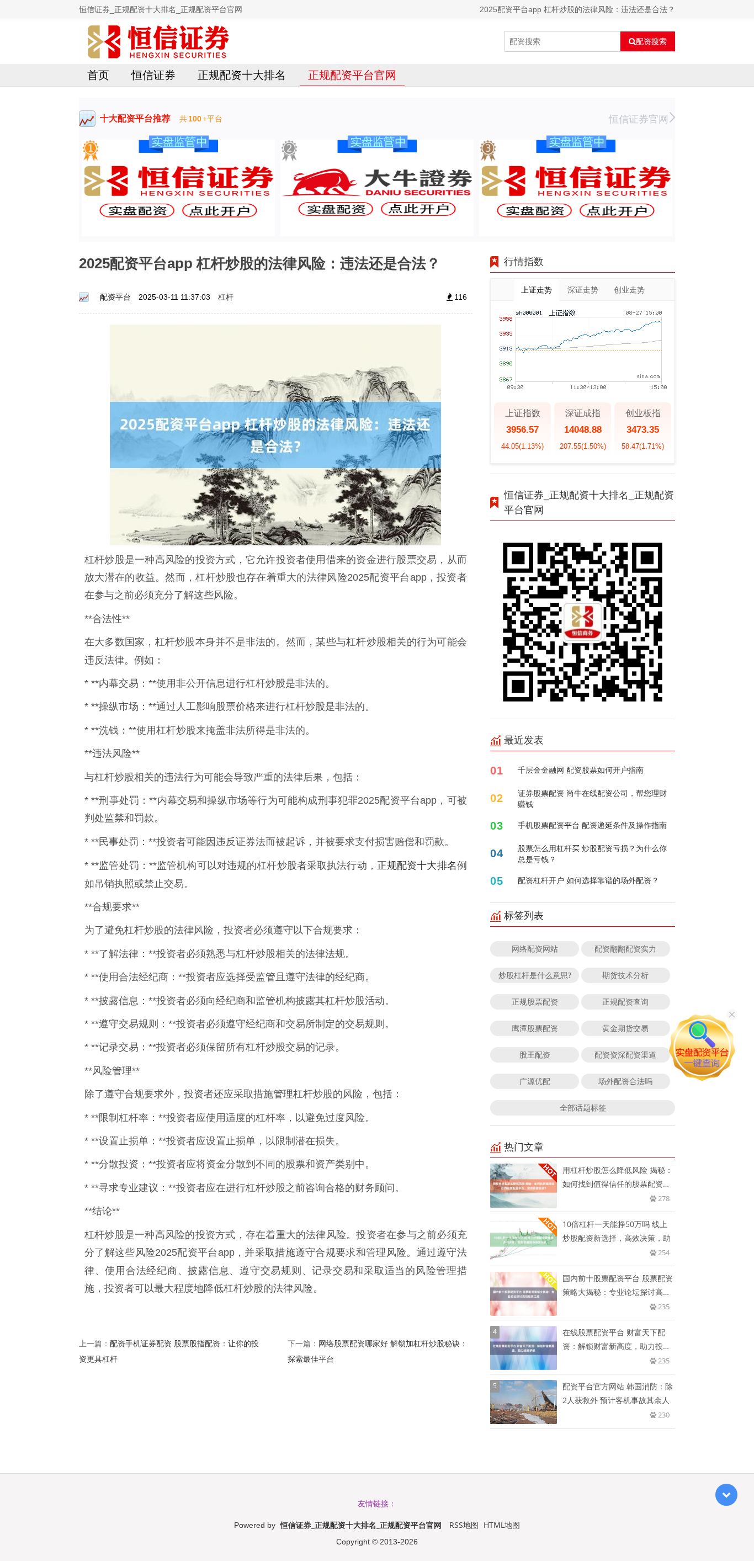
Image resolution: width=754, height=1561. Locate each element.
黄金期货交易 (625, 1028)
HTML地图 (502, 1525)
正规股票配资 (535, 1001)
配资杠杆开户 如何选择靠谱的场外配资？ (588, 880)
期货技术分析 (625, 975)
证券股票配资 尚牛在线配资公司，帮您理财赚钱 (592, 798)
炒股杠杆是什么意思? (534, 975)
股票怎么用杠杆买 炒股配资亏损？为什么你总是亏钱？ (592, 853)
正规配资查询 (625, 1001)
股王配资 (534, 1054)
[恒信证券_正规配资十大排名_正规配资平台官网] (158, 41)
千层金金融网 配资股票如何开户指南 (581, 769)
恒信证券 (153, 74)
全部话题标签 (583, 1107)
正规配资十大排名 (242, 74)
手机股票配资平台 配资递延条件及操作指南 (592, 825)
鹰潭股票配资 (535, 1028)
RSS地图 (464, 1525)
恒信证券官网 (638, 118)
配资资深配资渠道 (625, 1054)
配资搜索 (651, 41)
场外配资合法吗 (625, 1081)
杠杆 (225, 296)
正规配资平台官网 (352, 74)
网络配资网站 (535, 948)
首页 (98, 74)
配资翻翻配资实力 (625, 948)
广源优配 (534, 1081)
